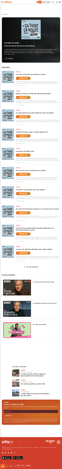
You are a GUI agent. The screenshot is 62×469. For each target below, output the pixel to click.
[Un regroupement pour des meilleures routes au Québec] (8, 115)
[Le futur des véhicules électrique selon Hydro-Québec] (8, 252)
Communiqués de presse (45, 447)
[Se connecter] (60, 2)
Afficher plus (9, 54)
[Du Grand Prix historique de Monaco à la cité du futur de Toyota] (8, 211)
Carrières (54, 447)
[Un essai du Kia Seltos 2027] (8, 154)
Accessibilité (36, 447)
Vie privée (14, 447)
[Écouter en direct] (37, 2)
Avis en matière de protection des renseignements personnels (26, 420)
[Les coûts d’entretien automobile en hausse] (8, 77)
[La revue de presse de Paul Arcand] (17, 288)
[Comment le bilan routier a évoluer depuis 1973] (8, 135)
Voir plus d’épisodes (32, 267)
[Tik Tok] (8, 452)
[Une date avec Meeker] (17, 330)
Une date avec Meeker (39, 324)
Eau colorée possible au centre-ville (33, 384)
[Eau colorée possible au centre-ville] (15, 383)
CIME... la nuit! (46, 2)
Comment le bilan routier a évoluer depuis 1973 (32, 132)
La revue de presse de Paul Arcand (43, 282)
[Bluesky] (11, 452)
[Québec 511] (58, 443)
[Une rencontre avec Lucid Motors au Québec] (8, 173)
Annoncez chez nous (6, 449)
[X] (14, 452)
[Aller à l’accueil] (8, 2)
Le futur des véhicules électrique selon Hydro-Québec (34, 249)
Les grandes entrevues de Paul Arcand (44, 303)
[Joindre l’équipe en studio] (53, 2)
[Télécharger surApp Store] (6, 458)
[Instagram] (5, 452)
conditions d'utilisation (19, 422)
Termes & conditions (6, 447)
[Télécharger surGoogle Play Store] (18, 458)
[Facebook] (2, 452)
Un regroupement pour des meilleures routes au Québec (35, 113)
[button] (7, 466)
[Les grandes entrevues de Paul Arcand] (17, 309)
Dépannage (20, 447)
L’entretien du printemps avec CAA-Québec (30, 189)
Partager (10, 58)
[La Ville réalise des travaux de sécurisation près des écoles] (15, 392)
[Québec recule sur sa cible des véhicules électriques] (8, 96)
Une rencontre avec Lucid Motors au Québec (31, 170)
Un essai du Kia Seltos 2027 (25, 151)
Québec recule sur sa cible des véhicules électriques (33, 93)
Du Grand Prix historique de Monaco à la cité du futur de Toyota (37, 209)
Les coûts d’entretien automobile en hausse (30, 74)
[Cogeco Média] (50, 442)
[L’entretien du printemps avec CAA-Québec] (8, 192)
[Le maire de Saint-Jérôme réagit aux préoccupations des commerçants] (15, 373)
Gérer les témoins (28, 447)
